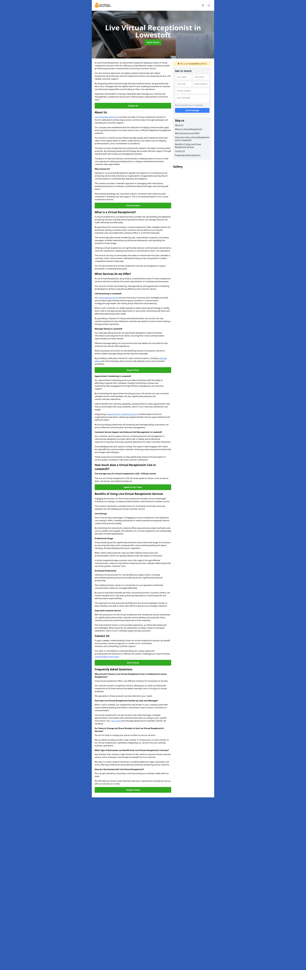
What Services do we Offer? (187, 133)
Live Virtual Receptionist (105, 117)
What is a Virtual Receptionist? (188, 129)
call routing (116, 720)
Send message (192, 110)
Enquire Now (133, 370)
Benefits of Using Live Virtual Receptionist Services (188, 145)
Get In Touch (153, 42)
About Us (179, 125)
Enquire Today (133, 790)
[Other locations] (202, 5)
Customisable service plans (107, 656)
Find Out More (133, 205)
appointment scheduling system (122, 414)
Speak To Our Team (133, 487)
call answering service (109, 297)
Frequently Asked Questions (187, 155)
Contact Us (133, 105)
